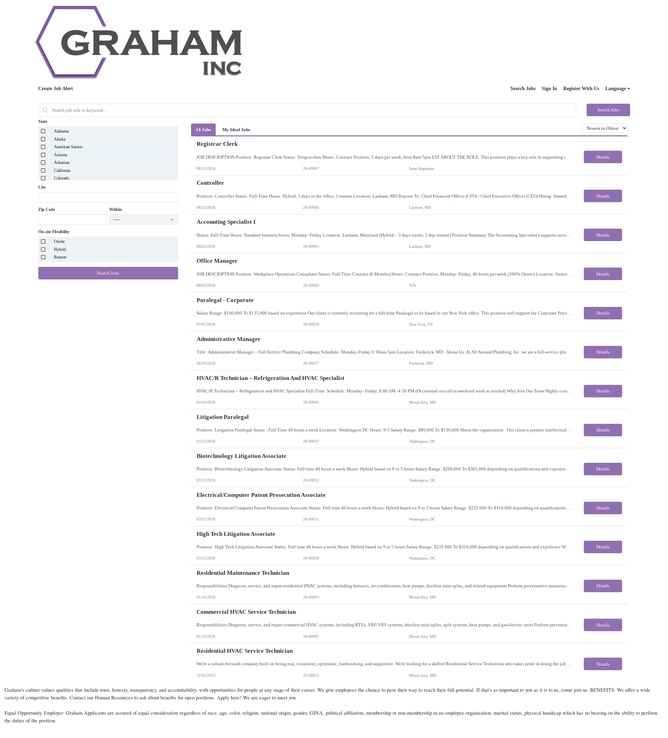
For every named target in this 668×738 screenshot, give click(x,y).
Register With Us (581, 88)
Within (115, 209)
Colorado (61, 178)
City (42, 187)
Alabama (61, 131)
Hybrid (60, 249)
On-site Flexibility (54, 231)
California (62, 170)
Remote (60, 257)
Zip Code (46, 209)
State (42, 121)
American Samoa (68, 146)
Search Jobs (522, 88)
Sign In (549, 88)
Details (603, 157)
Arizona (60, 154)
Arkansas (62, 162)
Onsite (59, 241)
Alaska (59, 139)
